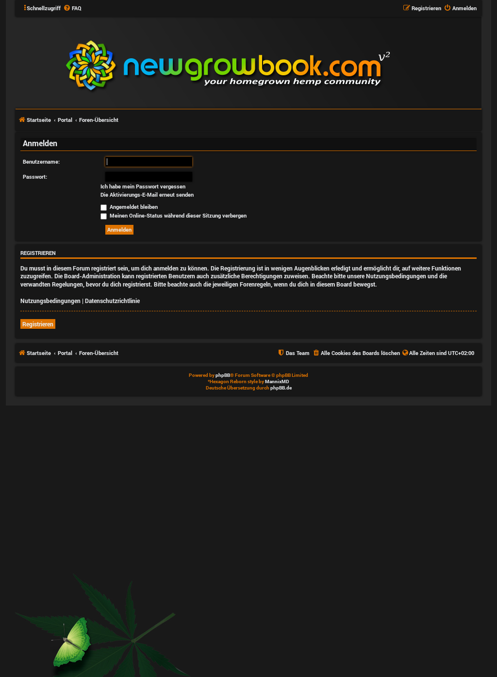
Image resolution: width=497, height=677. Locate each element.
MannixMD (277, 381)
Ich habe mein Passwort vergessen (142, 186)
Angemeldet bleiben (133, 206)
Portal (65, 119)
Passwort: (35, 176)
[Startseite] (286, 62)
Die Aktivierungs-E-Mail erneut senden (147, 194)
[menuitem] (72, 8)
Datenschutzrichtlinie (112, 301)
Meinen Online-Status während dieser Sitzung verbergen (177, 215)
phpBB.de (281, 388)
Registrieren (37, 324)
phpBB (222, 375)
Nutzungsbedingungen (50, 301)
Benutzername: (41, 161)
